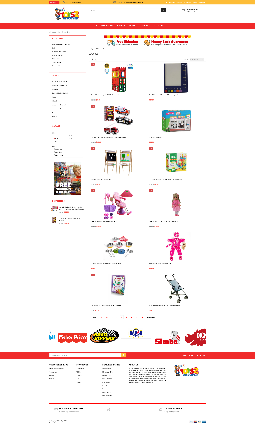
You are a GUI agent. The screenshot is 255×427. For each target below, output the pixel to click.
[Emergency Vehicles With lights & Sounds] (54, 220)
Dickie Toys (55, 117)
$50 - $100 (58, 152)
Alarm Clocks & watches (59, 85)
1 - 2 (56, 135)
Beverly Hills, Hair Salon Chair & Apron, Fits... (105, 221)
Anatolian (55, 89)
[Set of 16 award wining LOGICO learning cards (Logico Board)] (176, 78)
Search (51, 379)
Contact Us (53, 372)
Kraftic (104, 389)
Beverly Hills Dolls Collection (61, 44)
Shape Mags (56, 59)
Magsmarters (106, 392)
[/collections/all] (64, 338)
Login (195, 2)
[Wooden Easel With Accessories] (118, 162)
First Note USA (107, 395)
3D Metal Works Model (59, 81)
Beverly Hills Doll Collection (60, 93)
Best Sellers (58, 201)
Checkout (79, 375)
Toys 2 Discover (54, 423)
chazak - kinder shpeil (59, 105)
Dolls (53, 48)
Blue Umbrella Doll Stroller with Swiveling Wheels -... (165, 305)
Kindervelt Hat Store (155, 137)
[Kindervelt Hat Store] (176, 120)
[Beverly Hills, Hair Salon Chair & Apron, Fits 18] (118, 204)
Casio (54, 97)
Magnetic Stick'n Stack (59, 51)
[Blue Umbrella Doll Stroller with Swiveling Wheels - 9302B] (176, 289)
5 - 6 (56, 138)
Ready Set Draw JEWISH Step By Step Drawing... (106, 305)
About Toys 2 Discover (56, 368)
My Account (170, 2)
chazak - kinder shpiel (59, 109)
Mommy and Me (57, 55)
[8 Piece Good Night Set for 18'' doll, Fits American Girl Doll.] (176, 246)
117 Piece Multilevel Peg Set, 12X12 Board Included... (166, 179)
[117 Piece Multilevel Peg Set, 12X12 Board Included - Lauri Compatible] (176, 162)
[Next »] (151, 316)
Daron (54, 113)
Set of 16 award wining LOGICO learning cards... (164, 95)
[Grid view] (92, 59)
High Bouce (106, 382)
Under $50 (58, 149)
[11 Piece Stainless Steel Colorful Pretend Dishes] (118, 246)
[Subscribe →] (123, 355)
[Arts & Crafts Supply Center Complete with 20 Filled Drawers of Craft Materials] (54, 208)
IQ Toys (104, 385)
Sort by (186, 59)
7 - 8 (70, 138)
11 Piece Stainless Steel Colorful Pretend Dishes (106, 263)
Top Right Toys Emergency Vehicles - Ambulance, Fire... (108, 137)
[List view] (95, 59)
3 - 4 (70, 135)
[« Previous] (95, 316)
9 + (56, 141)
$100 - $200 (59, 155)
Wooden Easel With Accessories (101, 179)
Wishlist (179, 2)
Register (202, 2)
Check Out (188, 2)
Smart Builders (57, 66)
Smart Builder (56, 62)
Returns (51, 375)
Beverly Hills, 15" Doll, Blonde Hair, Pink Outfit (163, 221)
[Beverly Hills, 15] (176, 204)
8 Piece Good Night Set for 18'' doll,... (161, 263)
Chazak (54, 101)
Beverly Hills (106, 375)
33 (142, 317)
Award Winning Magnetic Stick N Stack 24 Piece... (106, 95)
